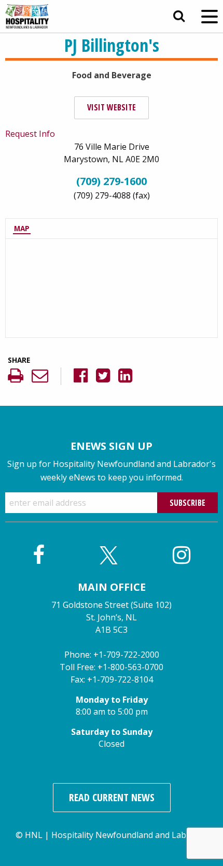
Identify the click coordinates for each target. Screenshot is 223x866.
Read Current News (112, 797)
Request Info (30, 133)
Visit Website (111, 107)
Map (22, 228)
